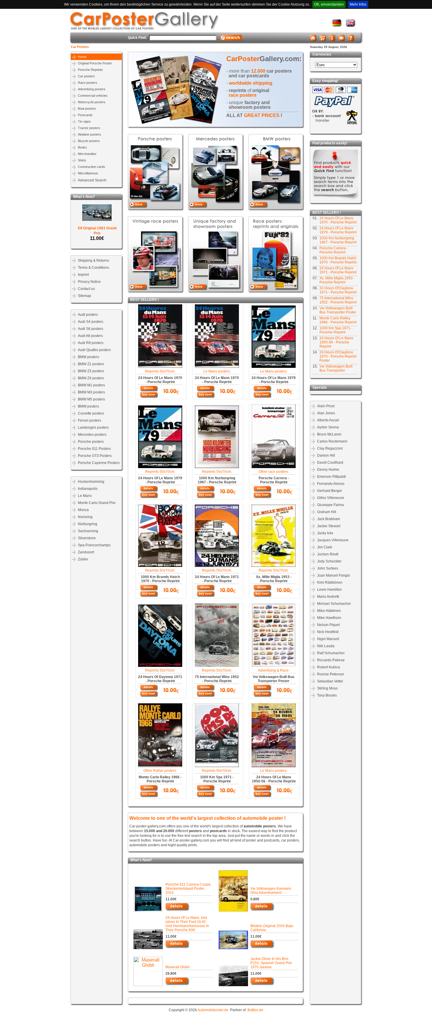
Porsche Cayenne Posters (99, 463)
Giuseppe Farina (330, 505)
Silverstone (87, 538)
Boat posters (87, 108)
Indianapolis (88, 489)
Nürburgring (87, 524)
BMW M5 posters (91, 399)
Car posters (86, 76)
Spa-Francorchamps (94, 545)
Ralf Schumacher (331, 653)
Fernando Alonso (330, 484)
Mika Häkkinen (329, 611)
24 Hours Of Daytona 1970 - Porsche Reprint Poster (337, 356)
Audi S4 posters (90, 322)
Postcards (85, 115)
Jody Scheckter (329, 561)
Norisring (85, 517)
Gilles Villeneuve (330, 498)
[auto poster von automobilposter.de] (337, 26)
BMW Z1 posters (91, 364)
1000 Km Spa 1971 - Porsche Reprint (335, 330)
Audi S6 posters (90, 329)
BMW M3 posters (91, 392)
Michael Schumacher (334, 604)
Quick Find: (137, 38)
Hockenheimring (91, 482)
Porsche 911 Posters (94, 449)
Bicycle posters (89, 141)
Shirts (82, 160)
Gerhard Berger (329, 491)
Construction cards (91, 166)
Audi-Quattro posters (94, 350)
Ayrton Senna (328, 427)
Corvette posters (91, 413)
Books (82, 147)
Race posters (87, 82)
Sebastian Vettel (330, 681)
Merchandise (87, 154)
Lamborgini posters (93, 427)
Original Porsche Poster (95, 63)
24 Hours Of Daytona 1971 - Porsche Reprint (337, 290)
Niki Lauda (325, 646)
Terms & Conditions (93, 268)
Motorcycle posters (92, 102)
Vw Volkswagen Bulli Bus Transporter (336, 368)
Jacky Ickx (325, 533)
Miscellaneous (88, 173)
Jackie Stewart (328, 526)
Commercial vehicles (93, 95)
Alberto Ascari (328, 420)
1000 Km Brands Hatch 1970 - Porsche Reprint (337, 260)
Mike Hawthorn (329, 618)
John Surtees (327, 568)
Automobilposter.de (212, 1010)
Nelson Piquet (328, 625)
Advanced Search (92, 180)
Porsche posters (91, 442)
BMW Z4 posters (91, 378)
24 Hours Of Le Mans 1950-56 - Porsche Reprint (336, 342)
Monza (83, 510)
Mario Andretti (328, 597)
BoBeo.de (255, 1010)
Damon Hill (326, 455)
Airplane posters (89, 134)
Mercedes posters (92, 435)
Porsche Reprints (90, 69)
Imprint (83, 275)
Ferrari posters (89, 420)
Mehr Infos (358, 4)
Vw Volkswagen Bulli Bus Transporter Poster (337, 310)
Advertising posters (92, 89)
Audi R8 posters (90, 343)
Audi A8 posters (90, 336)
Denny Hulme (328, 470)
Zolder (83, 559)
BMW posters (88, 357)
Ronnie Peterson (330, 674)
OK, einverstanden (329, 4)
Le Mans (85, 496)
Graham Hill (326, 512)
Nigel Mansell (328, 639)
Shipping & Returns (93, 260)
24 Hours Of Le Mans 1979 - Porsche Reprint (337, 230)
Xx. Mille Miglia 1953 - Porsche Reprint (337, 280)
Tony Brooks (327, 695)
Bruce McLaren (329, 434)
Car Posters (80, 47)
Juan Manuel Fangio (333, 575)
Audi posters (88, 315)
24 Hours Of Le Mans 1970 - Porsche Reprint (337, 220)
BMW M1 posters (91, 385)
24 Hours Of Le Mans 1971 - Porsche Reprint (337, 270)
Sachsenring (88, 531)
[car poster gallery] (350, 26)
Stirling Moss (327, 688)
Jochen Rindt (327, 554)
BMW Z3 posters (91, 371)
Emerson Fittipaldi (331, 477)
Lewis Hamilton (329, 589)
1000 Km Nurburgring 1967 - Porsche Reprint (337, 240)
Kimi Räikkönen (329, 582)
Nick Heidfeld (328, 632)
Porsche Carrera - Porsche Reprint (333, 250)
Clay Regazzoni (330, 448)
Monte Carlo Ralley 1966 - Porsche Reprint (337, 320)
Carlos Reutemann (332, 441)
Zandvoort (86, 552)
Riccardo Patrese (331, 660)
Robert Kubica (328, 667)
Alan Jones (326, 413)
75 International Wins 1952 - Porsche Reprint (337, 300)
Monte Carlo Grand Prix (96, 503)
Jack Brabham (328, 519)
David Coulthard (330, 462)
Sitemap (84, 296)
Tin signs (84, 121)
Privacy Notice (89, 282)
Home (82, 57)
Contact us (86, 289)
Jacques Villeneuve (333, 540)
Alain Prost (325, 406)
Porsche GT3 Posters (95, 456)
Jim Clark (324, 547)
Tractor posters (89, 128)
